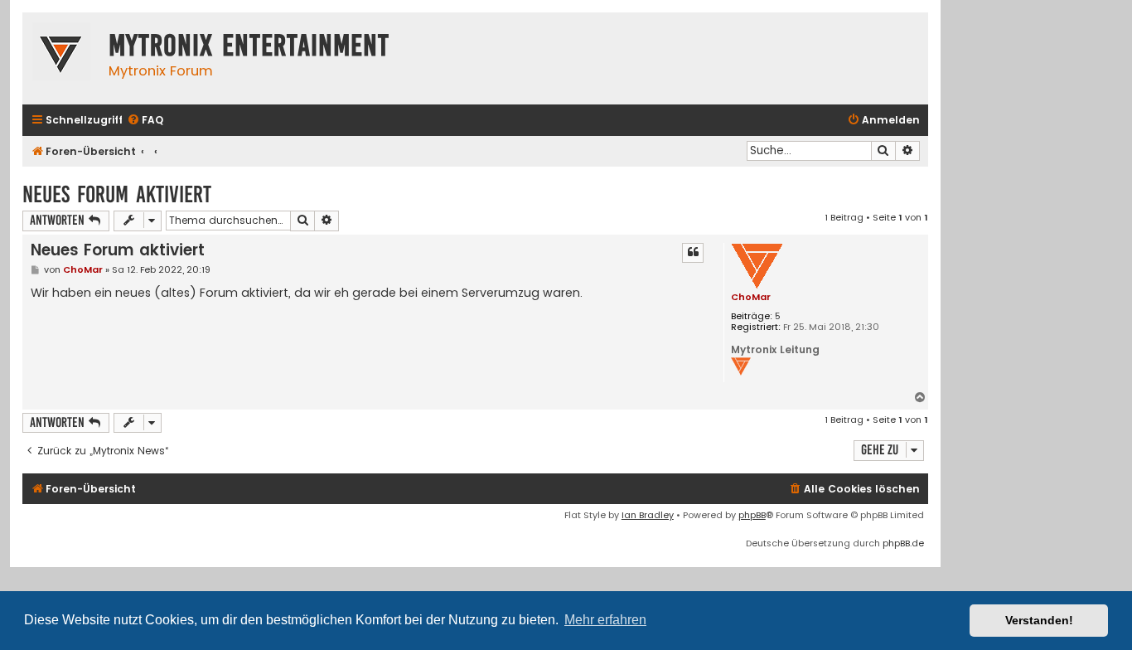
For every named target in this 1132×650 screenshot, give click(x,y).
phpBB (752, 514)
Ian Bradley (648, 514)
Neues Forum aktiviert (116, 194)
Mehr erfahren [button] (605, 620)
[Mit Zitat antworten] (693, 253)
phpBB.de (903, 543)
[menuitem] (145, 120)
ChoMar (751, 296)
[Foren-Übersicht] (61, 53)
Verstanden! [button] (1039, 620)
